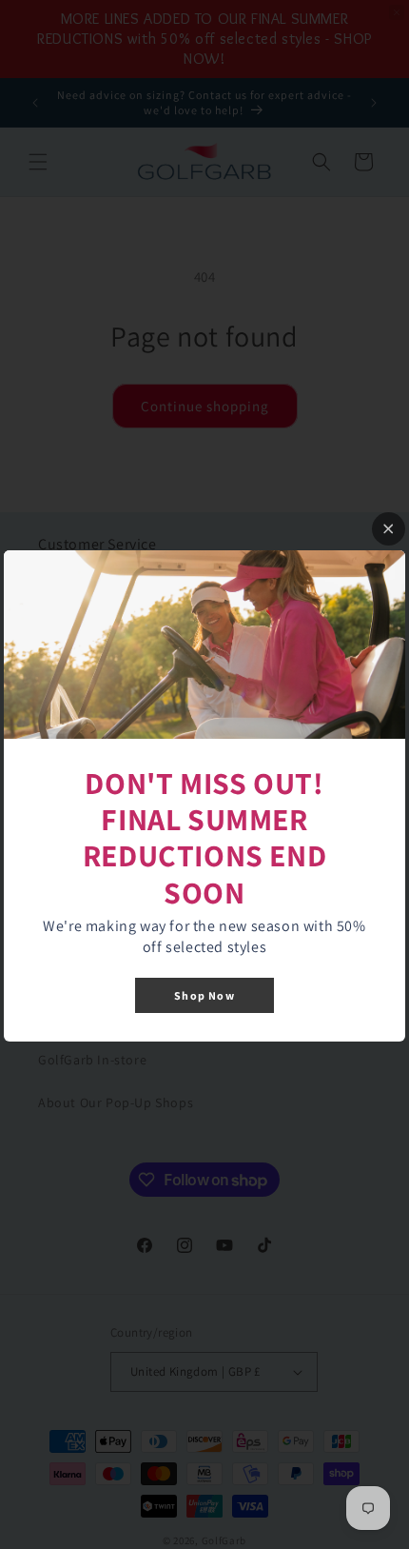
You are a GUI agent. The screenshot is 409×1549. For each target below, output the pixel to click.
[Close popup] (388, 529)
